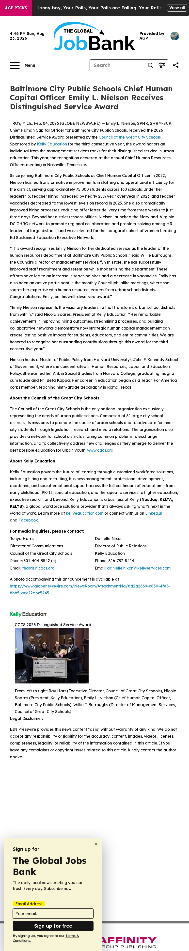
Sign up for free (53, 926)
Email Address (28, 903)
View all (177, 7)
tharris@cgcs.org (38, 568)
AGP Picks (16, 7)
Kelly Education (52, 144)
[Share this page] (175, 65)
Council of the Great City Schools (130, 137)
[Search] (150, 65)
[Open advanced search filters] (162, 65)
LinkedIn (153, 513)
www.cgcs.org (100, 450)
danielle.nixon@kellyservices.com (139, 568)
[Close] (96, 844)
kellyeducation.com (84, 513)
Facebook (28, 520)
